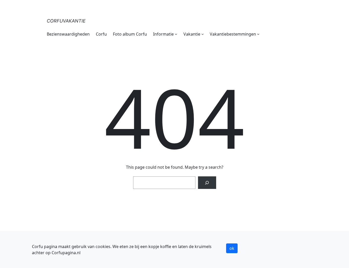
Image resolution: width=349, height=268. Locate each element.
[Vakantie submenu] (202, 34)
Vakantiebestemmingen (233, 34)
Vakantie (191, 34)
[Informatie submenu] (176, 34)
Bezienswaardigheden (68, 34)
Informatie (163, 34)
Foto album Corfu (130, 34)
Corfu (101, 34)
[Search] (207, 182)
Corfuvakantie (66, 21)
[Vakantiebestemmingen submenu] (258, 34)
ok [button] (231, 248)
